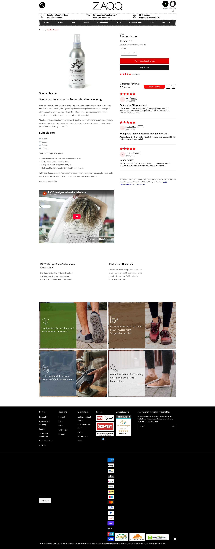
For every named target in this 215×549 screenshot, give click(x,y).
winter (80, 441)
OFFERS (86, 22)
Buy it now (144, 67)
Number (124, 48)
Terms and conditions (43, 434)
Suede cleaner (53, 30)
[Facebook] (175, 539)
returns (42, 445)
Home (46, 22)
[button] (42, 5)
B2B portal (63, 430)
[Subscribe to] (173, 426)
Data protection (46, 441)
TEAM (118, 22)
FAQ (60, 421)
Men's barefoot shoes (84, 426)
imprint (42, 429)
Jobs (60, 426)
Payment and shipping (44, 423)
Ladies (60, 22)
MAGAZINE (167, 22)
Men (73, 22)
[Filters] (168, 87)
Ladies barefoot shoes (84, 418)
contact (61, 417)
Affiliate (61, 434)
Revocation (44, 417)
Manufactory (135, 22)
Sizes (152, 22)
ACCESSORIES (102, 22)
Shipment (123, 44)
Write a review (154, 87)
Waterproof (83, 436)
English (44, 500)
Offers (80, 432)
